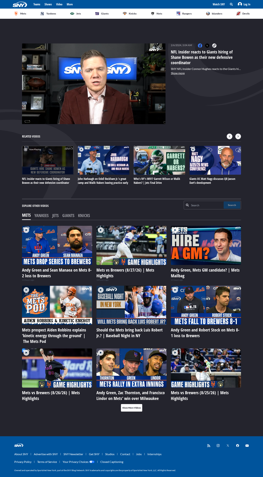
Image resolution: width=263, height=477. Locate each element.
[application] (93, 83)
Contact (125, 454)
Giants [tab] (68, 215)
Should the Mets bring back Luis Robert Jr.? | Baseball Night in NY (129, 332)
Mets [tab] (26, 215)
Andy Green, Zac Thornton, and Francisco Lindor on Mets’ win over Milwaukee (130, 395)
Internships (154, 454)
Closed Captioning (111, 461)
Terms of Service (47, 461)
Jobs (139, 454)
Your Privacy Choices (76, 461)
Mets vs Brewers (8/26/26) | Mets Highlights (51, 395)
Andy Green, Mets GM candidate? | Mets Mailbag (205, 273)
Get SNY (94, 454)
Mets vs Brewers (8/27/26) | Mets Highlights (125, 273)
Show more (178, 73)
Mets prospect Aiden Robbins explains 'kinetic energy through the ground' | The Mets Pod (54, 335)
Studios (110, 454)
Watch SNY (219, 4)
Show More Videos (131, 407)
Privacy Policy (22, 461)
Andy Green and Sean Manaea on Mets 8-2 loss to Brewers (57, 273)
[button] (244, 4)
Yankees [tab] (41, 215)
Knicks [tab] (84, 215)
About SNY (21, 454)
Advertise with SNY (46, 454)
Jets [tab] (55, 215)
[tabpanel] (131, 319)
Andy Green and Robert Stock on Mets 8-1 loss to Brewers (205, 332)
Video (59, 4)
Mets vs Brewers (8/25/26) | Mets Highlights (200, 395)
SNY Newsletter (73, 454)
